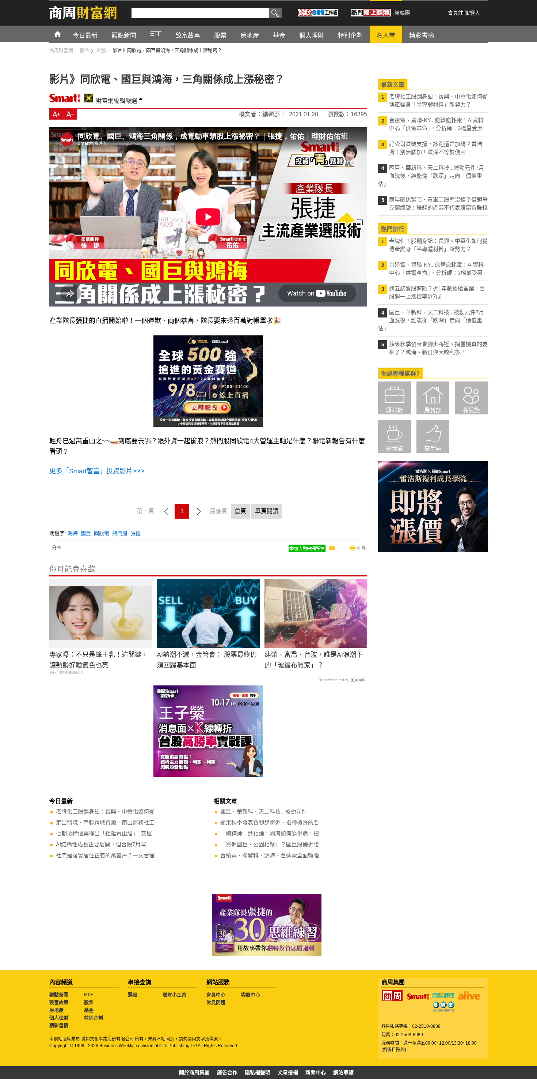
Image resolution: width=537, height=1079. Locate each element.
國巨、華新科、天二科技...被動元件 (263, 811)
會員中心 (215, 994)
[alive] (469, 995)
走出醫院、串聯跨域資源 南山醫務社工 (105, 822)
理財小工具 (174, 994)
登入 (475, 13)
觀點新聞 (58, 994)
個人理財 (58, 1017)
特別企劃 (93, 1017)
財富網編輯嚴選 (116, 101)
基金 (89, 1010)
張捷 (135, 533)
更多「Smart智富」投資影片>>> (97, 471)
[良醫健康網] (443, 995)
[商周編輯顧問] (443, 1006)
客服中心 (250, 994)
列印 (361, 547)
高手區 (433, 448)
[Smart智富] (418, 996)
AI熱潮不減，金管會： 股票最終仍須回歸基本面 (207, 660)
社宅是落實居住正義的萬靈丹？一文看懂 (105, 855)
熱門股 (119, 533)
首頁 (64, 34)
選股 (132, 994)
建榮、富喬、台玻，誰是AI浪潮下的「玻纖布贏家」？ (313, 660)
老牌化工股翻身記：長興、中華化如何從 (105, 811)
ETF (88, 994)
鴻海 (73, 533)
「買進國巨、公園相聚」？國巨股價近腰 (269, 844)
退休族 (394, 448)
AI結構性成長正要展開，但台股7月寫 (101, 844)
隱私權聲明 (257, 1072)
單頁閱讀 (266, 511)
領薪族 (394, 410)
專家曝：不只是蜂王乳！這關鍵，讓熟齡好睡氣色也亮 (98, 660)
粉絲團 (402, 13)
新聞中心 (315, 1072)
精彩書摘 (58, 1025)
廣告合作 (227, 1072)
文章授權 (288, 1072)
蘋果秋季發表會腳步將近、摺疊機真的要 (269, 822)
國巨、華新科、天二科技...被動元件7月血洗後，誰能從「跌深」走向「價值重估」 (431, 176)
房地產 (56, 1010)
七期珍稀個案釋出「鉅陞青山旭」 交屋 (104, 833)
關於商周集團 (194, 1072)
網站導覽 (343, 1072)
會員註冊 (458, 13)
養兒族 (471, 410)
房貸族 (433, 410)
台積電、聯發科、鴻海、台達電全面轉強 (269, 855)
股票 (89, 1002)
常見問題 (215, 1002)
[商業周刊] (392, 995)
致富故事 (58, 1002)
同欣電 (101, 533)
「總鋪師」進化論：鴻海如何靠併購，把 (269, 833)
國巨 (86, 533)
